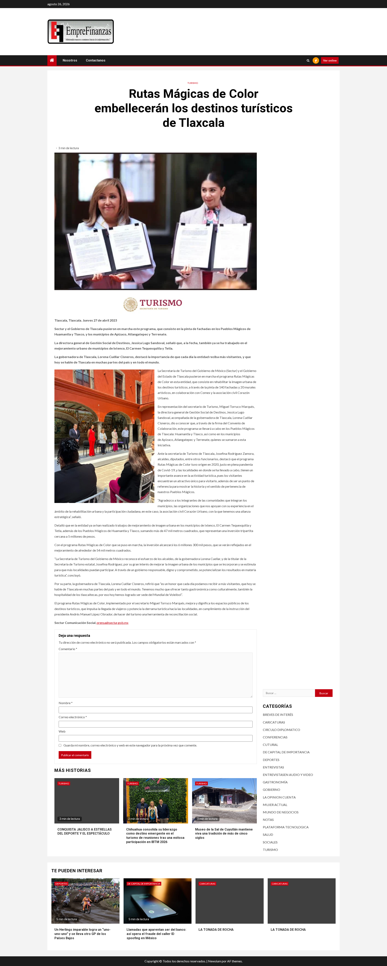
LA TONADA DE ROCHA (216, 930)
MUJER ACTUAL (275, 804)
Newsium (214, 961)
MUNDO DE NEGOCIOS (281, 812)
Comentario (68, 649)
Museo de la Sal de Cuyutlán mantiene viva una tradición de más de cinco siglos (224, 834)
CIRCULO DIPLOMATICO (281, 730)
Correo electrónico (73, 717)
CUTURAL (270, 744)
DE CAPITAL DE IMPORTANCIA (286, 752)
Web (62, 731)
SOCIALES (270, 842)
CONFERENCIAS (275, 737)
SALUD (268, 834)
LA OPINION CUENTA (279, 797)
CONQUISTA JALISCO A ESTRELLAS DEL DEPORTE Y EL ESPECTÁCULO (84, 832)
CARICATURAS (274, 722)
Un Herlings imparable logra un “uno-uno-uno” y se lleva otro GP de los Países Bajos (82, 934)
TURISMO (192, 82)
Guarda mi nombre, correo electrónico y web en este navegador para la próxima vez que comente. (130, 745)
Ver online (330, 60)
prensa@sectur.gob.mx (112, 623)
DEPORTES (271, 759)
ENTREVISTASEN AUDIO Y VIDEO (288, 775)
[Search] (308, 60)
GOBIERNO (271, 789)
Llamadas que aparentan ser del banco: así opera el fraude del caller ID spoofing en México (156, 934)
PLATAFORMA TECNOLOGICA (286, 827)
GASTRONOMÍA (275, 782)
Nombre (66, 703)
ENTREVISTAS (273, 767)
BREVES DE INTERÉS (278, 714)
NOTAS (268, 819)
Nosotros (70, 60)
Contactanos (95, 60)
